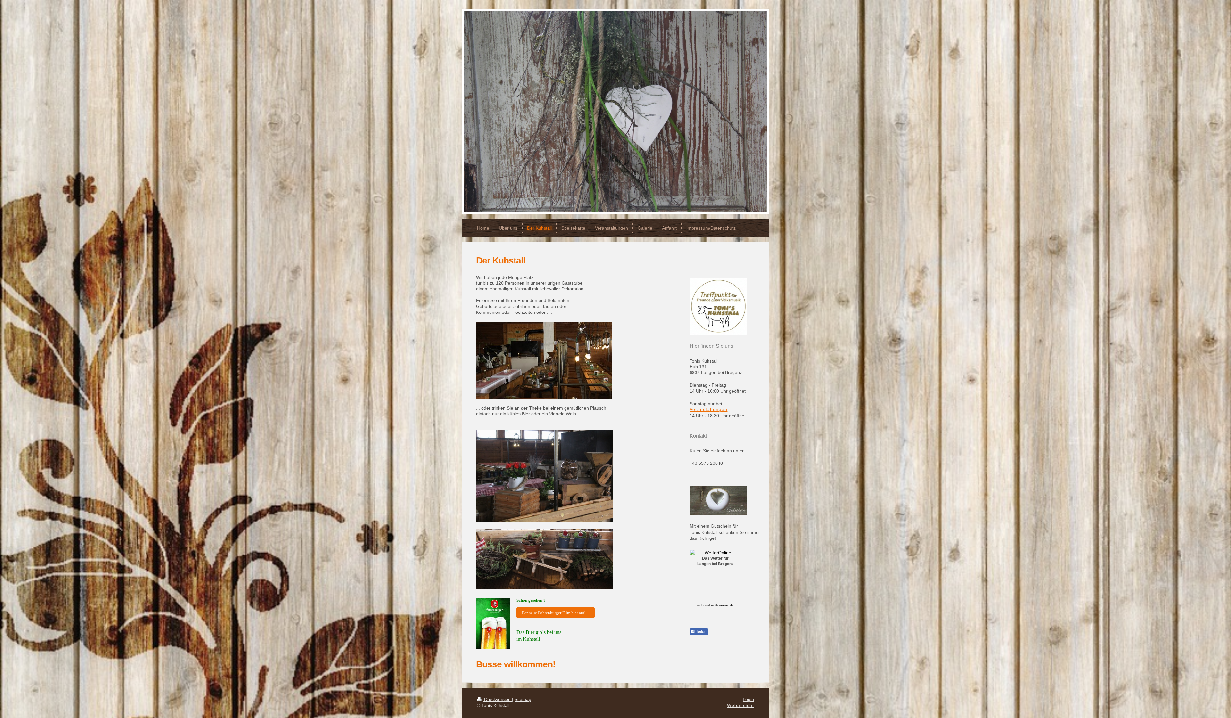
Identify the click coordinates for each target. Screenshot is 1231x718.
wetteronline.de (722, 605)
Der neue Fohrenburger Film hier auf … (556, 612)
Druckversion (497, 699)
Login (748, 699)
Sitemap (523, 699)
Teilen (701, 632)
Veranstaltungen (708, 409)
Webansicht (740, 705)
